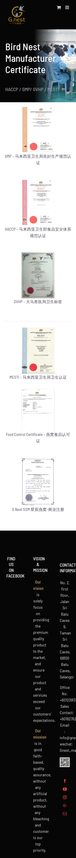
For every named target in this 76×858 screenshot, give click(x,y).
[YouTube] (65, 789)
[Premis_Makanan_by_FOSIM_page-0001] (38, 390)
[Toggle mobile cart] (59, 7)
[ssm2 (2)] (38, 459)
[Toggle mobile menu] (67, 7)
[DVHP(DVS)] (38, 254)
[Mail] (65, 813)
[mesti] (38, 329)
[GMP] (38, 108)
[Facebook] (65, 781)
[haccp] (38, 181)
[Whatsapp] (64, 805)
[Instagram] (65, 797)
